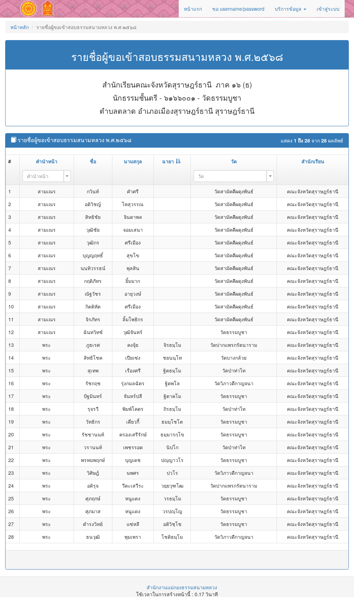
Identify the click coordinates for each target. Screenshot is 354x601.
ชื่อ (93, 161)
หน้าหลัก (19, 27)
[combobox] (46, 176)
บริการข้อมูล (289, 8)
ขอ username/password (238, 8)
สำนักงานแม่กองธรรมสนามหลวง (182, 587)
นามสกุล (133, 161)
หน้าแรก (193, 8)
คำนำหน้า (46, 161)
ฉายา (168, 161)
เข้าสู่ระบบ (328, 8)
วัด (234, 161)
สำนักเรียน (312, 161)
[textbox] (44, 176)
